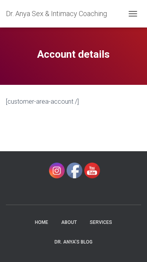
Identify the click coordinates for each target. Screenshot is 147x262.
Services (101, 222)
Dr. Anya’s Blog (73, 242)
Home (41, 222)
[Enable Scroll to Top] (132, 246)
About (69, 222)
